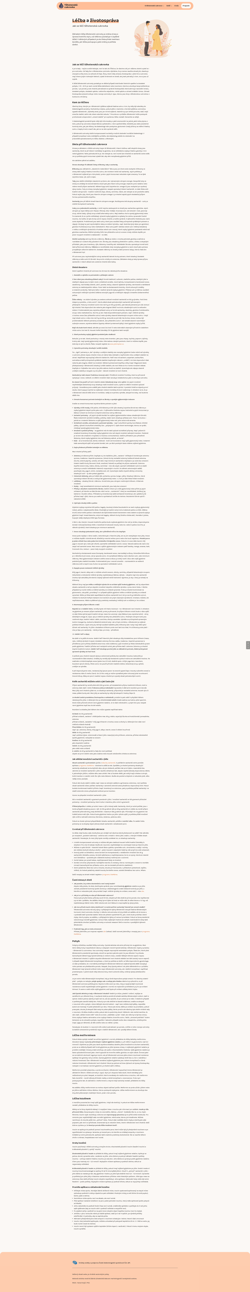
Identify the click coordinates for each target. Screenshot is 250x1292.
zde (142, 891)
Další (168, 5)
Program (186, 5)
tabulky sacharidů (108, 763)
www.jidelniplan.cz (117, 344)
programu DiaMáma (86, 765)
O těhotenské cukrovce (153, 5)
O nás (176, 5)
